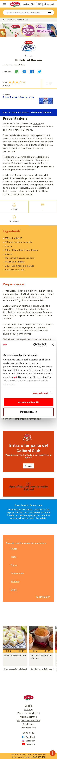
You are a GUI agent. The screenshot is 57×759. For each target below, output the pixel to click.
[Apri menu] (4, 4)
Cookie (28, 705)
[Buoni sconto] (40, 4)
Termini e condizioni (28, 713)
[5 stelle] (24, 82)
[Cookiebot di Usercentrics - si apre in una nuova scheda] (34, 345)
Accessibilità (28, 727)
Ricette (11, 19)
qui (15, 377)
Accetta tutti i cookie (28, 402)
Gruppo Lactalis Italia (28, 720)
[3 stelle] (17, 82)
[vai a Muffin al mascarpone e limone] (41, 638)
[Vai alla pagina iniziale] (28, 698)
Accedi (28, 466)
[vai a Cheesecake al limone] (15, 638)
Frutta (14, 548)
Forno (14, 565)
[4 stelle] (20, 82)
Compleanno (17, 573)
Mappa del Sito (28, 716)
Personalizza (26, 411)
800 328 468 (39, 757)
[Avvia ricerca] (48, 12)
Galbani (5, 19)
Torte (14, 556)
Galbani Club (29, 4)
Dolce (14, 589)
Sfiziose (15, 581)
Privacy (28, 709)
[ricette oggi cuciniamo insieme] (28, 30)
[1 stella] (10, 82)
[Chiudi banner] (53, 345)
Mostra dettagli (40, 393)
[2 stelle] (13, 82)
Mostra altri (43, 596)
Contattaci (28, 724)
